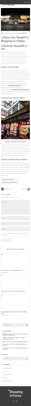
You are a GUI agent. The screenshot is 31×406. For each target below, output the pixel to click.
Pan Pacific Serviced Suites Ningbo (20, 89)
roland (6, 33)
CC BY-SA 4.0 (23, 141)
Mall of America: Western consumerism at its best (13, 291)
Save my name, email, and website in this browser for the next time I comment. (15, 234)
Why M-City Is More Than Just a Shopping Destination (15, 341)
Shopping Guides (6, 380)
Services (4, 377)
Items (4, 371)
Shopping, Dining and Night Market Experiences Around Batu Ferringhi (14, 338)
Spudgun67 (7, 141)
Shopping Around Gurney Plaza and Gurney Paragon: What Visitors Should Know (15, 334)
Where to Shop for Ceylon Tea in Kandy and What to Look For (15, 345)
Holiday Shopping (22, 33)
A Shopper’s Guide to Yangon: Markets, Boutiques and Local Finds (15, 348)
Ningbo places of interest (14, 85)
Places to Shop (6, 374)
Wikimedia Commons (16, 141)
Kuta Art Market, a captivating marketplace (11, 270)
